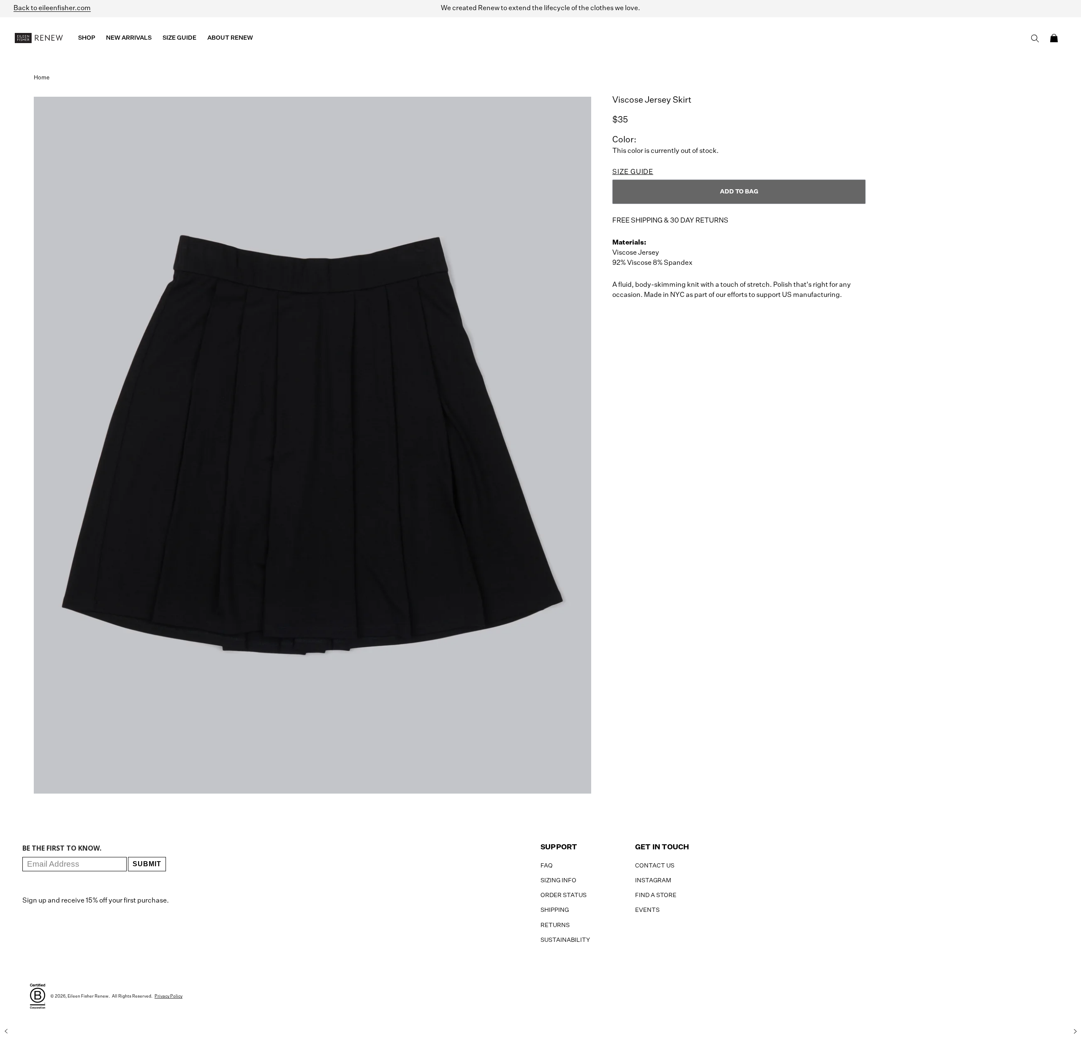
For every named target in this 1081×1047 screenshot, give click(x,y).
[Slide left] (6, 1031)
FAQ (546, 866)
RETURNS (555, 925)
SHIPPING (554, 910)
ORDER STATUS (563, 895)
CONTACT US (654, 866)
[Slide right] (1075, 1031)
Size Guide (632, 172)
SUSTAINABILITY (565, 940)
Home (41, 78)
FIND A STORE (655, 895)
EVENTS (647, 910)
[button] (1054, 38)
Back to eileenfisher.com (52, 8)
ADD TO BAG (739, 192)
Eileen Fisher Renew (88, 996)
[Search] (1035, 38)
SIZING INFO (558, 881)
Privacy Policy (168, 996)
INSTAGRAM (653, 881)
